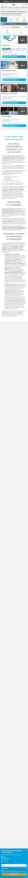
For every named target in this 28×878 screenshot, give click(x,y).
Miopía (4, 857)
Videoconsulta (10, 7)
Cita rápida (17, 19)
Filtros (21, 32)
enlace (7, 868)
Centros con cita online (10, 24)
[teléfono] (5, 5)
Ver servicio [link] (14, 56)
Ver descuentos (11, 27)
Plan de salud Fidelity (24, 7)
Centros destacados (4, 19)
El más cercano (24, 19)
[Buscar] (22, 5)
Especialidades (3, 7)
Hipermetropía (6, 858)
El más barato (10, 19)
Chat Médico (17, 7)
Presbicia (5, 860)
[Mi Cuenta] (2, 5)
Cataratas (5, 862)
